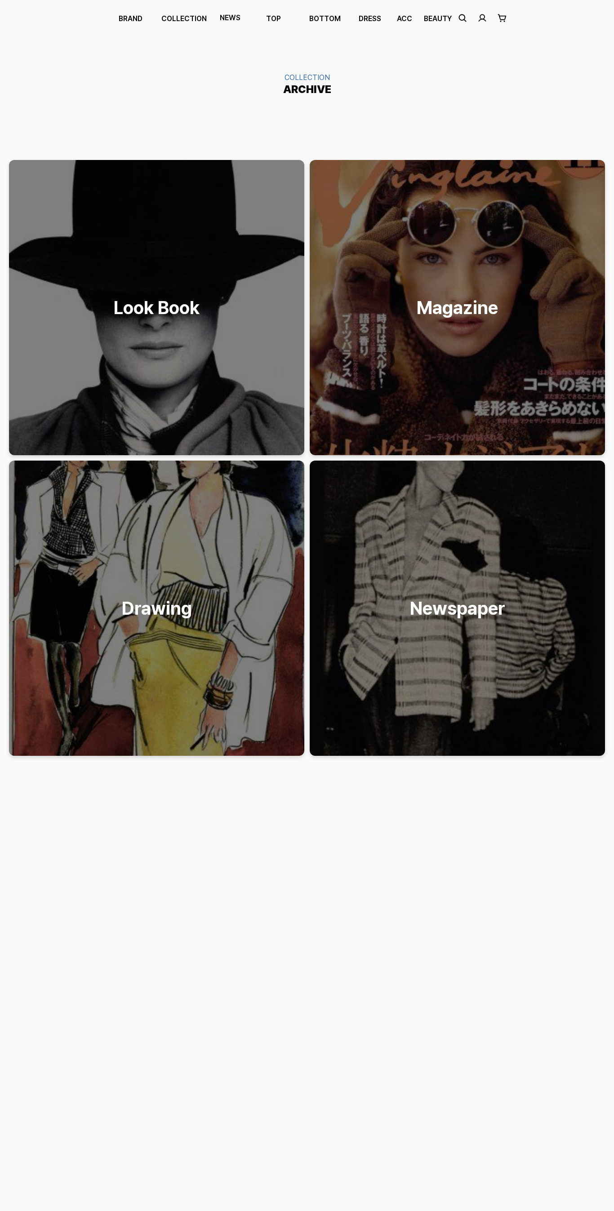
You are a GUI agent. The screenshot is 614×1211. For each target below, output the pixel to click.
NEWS (230, 18)
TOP (273, 19)
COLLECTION (184, 19)
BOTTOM (325, 19)
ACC (404, 19)
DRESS (370, 19)
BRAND (130, 19)
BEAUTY (438, 19)
